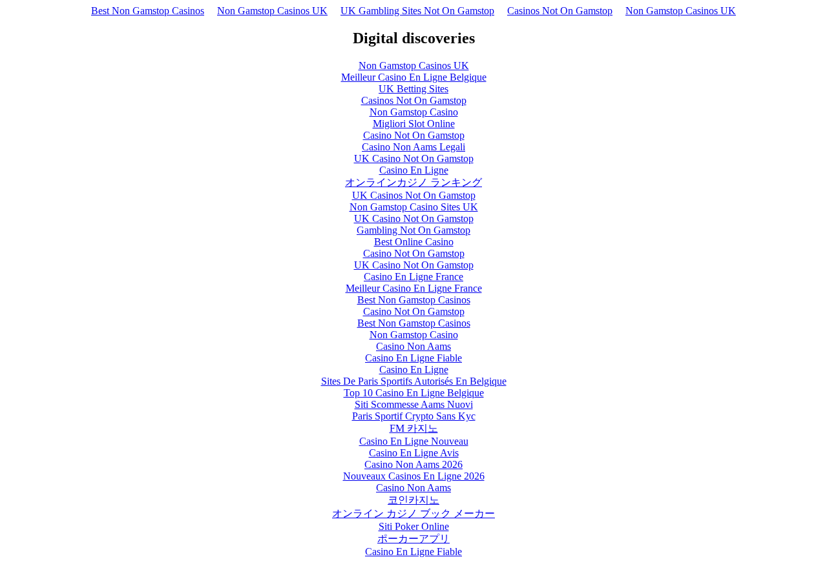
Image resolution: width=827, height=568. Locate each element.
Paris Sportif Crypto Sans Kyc (414, 416)
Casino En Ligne (413, 170)
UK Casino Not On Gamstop (414, 158)
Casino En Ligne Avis (414, 452)
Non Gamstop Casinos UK (272, 10)
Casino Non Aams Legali (413, 146)
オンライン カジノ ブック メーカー (413, 513)
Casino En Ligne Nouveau (413, 441)
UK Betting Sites (413, 88)
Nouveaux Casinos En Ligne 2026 (414, 476)
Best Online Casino (414, 241)
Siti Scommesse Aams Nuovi (414, 404)
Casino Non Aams (413, 346)
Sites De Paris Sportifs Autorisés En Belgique (414, 381)
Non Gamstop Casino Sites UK (414, 206)
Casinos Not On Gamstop (559, 10)
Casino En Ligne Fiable (413, 357)
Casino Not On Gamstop (414, 135)
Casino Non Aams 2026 (413, 464)
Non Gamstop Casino (414, 112)
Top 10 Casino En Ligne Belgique (414, 392)
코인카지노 (413, 499)
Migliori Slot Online (414, 123)
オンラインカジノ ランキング (413, 182)
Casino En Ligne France (413, 276)
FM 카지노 (414, 428)
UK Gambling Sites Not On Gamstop (417, 10)
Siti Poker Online (414, 526)
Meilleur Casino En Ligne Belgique (414, 77)
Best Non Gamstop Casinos (147, 10)
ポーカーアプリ (413, 538)
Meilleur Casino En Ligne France (414, 288)
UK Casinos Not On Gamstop (414, 195)
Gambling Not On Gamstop (413, 230)
